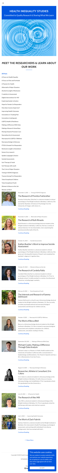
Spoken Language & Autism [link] (10, 155)
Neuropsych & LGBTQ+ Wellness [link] (12, 138)
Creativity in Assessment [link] (9, 94)
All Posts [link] (4, 73)
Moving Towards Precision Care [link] (11, 132)
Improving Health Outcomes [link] (10, 111)
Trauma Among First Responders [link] (12, 176)
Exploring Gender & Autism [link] (10, 101)
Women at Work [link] (7, 190)
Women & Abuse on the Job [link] (10, 186)
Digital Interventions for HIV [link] (10, 97)
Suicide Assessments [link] (8, 159)
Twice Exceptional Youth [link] (9, 183)
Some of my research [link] (8, 152)
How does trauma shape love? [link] (11, 108)
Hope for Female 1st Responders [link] (12, 104)
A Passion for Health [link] (8, 84)
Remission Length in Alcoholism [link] (11, 149)
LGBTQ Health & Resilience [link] (10, 121)
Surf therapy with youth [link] (9, 166)
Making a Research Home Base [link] (11, 128)
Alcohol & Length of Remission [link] (11, 91)
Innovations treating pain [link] (9, 118)
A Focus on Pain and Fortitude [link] (11, 80)
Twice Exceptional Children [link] (10, 179)
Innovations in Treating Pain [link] (10, 114)
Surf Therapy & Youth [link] (8, 162)
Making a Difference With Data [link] (11, 125)
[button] (3, 3)
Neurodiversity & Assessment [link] (11, 135)
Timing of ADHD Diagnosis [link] (10, 172)
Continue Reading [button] (23, 209)
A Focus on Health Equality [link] (10, 77)
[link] (29, 11)
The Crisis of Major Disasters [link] (10, 169)
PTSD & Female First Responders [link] (12, 145)
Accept (42, 468)
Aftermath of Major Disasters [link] (11, 87)
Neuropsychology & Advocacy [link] (11, 142)
